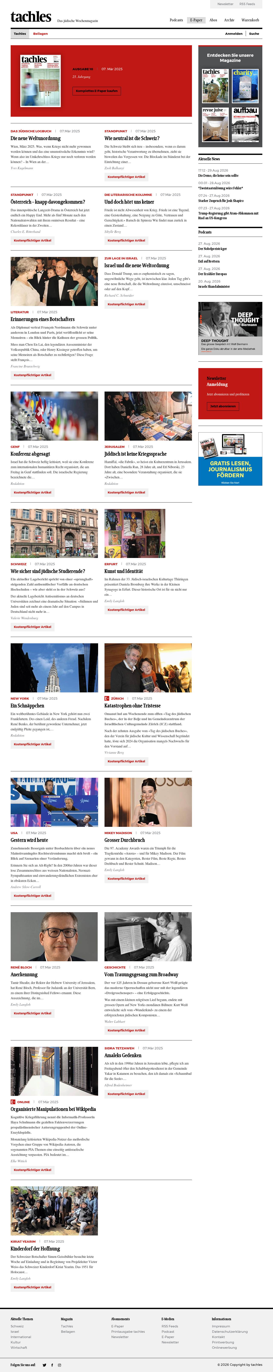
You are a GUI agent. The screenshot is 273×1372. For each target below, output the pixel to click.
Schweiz (17, 1326)
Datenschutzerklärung (230, 1331)
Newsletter (225, 4)
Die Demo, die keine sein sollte (218, 175)
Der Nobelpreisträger (212, 249)
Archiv (229, 20)
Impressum (221, 1326)
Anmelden (234, 33)
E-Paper (196, 20)
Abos (213, 20)
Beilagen (40, 33)
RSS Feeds (247, 4)
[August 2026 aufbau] (245, 126)
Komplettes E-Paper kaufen (97, 91)
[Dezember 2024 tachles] (215, 87)
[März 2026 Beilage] (245, 87)
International (21, 1337)
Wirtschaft (19, 1347)
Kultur (16, 1342)
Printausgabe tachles (128, 1331)
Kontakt (218, 1337)
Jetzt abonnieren (223, 406)
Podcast (168, 1331)
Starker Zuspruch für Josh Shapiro (221, 200)
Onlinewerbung (224, 1347)
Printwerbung (223, 1342)
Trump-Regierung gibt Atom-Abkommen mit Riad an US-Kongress (228, 216)
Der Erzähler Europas (212, 274)
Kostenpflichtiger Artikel (126, 177)
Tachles (20, 33)
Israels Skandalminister (214, 286)
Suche (254, 33)
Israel (15, 1331)
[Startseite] (31, 16)
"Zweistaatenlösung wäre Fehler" (220, 188)
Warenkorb (250, 20)
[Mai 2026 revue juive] (215, 126)
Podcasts (176, 20)
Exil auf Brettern (209, 261)
